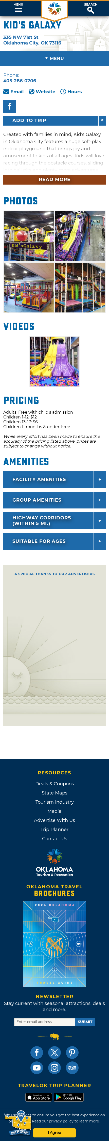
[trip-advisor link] (72, 1067)
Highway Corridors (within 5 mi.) (41, 520)
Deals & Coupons (54, 784)
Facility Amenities (39, 479)
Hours (74, 92)
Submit (85, 1021)
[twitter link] (54, 1052)
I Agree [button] (54, 1132)
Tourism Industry (54, 802)
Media (54, 811)
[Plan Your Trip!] (18, 1123)
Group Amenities (36, 500)
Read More (54, 179)
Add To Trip (29, 120)
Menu (18, 4)
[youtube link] (36, 1067)
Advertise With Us (54, 820)
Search (91, 4)
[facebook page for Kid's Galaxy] (9, 106)
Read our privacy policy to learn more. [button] (66, 1121)
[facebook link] (36, 1052)
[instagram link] (54, 1067)
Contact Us (54, 839)
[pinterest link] (72, 1052)
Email (17, 92)
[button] (18, 8)
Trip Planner (54, 829)
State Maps (54, 793)
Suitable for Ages (39, 541)
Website (45, 92)
